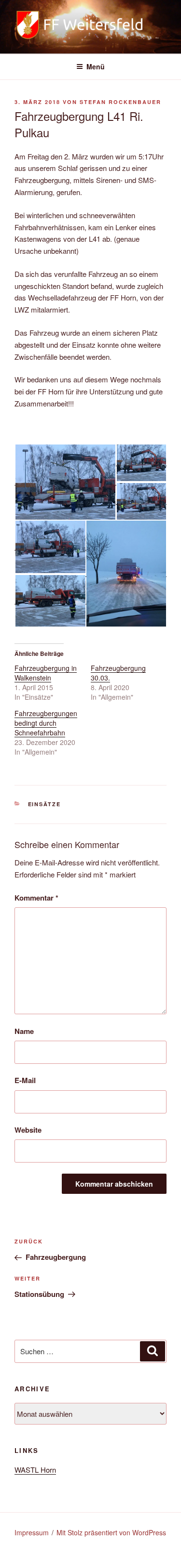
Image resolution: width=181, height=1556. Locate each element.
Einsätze (44, 804)
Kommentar (36, 897)
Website (28, 1130)
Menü (95, 66)
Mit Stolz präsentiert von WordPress (111, 1532)
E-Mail (25, 1080)
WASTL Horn (35, 1469)
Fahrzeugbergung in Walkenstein (45, 672)
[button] (65, 482)
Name (24, 1031)
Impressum (31, 1532)
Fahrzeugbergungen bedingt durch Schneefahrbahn (45, 722)
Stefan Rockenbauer (120, 101)
